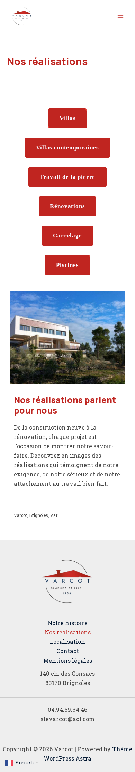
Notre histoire (68, 622)
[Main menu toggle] (120, 16)
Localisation (67, 641)
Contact (67, 650)
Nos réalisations (68, 632)
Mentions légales (67, 660)
